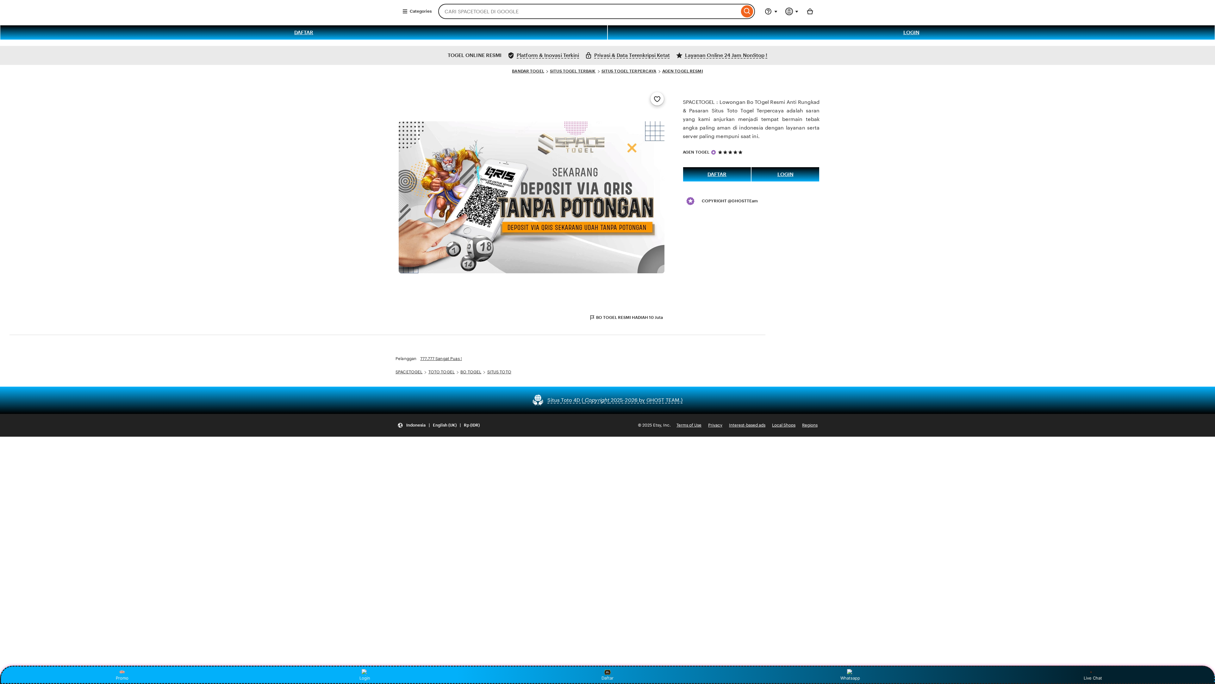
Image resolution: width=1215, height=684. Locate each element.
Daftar (607, 678)
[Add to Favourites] (657, 98)
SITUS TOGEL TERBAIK (572, 71)
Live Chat (1093, 678)
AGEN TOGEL (696, 152)
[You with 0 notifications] (792, 11)
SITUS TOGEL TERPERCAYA (629, 71)
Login (364, 678)
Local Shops (783, 425)
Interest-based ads (747, 425)
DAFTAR (303, 32)
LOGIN (911, 32)
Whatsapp (850, 678)
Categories (421, 11)
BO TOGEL (470, 372)
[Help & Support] (771, 11)
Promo (122, 678)
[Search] (747, 11)
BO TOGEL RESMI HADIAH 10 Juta (629, 317)
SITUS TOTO (499, 372)
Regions (810, 425)
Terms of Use (688, 425)
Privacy (715, 425)
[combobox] (588, 11)
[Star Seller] (713, 152)
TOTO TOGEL (441, 372)
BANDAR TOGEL (528, 71)
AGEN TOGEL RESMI (682, 71)
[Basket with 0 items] (810, 11)
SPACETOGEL (409, 372)
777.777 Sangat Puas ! (441, 358)
